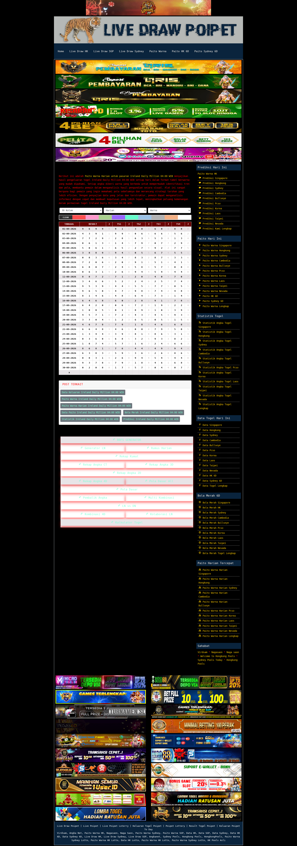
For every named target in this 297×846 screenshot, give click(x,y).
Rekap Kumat (128, 456)
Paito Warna (157, 51)
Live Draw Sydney (131, 51)
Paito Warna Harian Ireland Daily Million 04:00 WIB (114, 169)
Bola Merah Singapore (215, 502)
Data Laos (208, 460)
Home (61, 51)
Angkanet (154, 836)
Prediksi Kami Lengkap (216, 228)
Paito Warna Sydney (214, 255)
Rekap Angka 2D (128, 473)
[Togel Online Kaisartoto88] (101, 799)
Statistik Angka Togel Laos (219, 381)
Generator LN (94, 448)
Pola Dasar (128, 489)
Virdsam (202, 652)
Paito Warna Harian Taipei (219, 625)
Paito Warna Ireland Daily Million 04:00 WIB (91, 399)
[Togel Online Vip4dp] (196, 711)
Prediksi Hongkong (213, 183)
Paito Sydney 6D (206, 51)
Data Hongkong (211, 430)
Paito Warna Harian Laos (217, 620)
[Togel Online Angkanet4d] (196, 770)
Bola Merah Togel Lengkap (218, 553)
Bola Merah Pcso (212, 528)
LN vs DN (128, 506)
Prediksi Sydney (212, 188)
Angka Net (75, 833)
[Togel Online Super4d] (148, 96)
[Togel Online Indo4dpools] (101, 814)
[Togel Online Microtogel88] (101, 682)
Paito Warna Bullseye (215, 265)
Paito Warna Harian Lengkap (219, 636)
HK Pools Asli (217, 840)
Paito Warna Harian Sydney (219, 587)
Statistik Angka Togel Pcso (219, 367)
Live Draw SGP (104, 51)
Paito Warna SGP (173, 833)
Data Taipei (209, 465)
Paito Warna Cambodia (215, 260)
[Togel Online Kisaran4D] (148, 111)
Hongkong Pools (191, 836)
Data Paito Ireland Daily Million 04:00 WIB (91, 412)
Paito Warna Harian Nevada (219, 630)
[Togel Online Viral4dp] (148, 155)
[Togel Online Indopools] (196, 784)
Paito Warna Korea (213, 275)
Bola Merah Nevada (213, 548)
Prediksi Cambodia (213, 193)
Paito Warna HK (207, 173)
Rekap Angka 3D (160, 464)
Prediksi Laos (211, 213)
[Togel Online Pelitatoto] (148, 140)
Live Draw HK (78, 51)
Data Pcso (208, 450)
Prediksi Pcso (211, 203)
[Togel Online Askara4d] (101, 740)
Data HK (191, 833)
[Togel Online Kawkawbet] (101, 711)
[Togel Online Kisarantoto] (148, 125)
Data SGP (204, 833)
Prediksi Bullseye (213, 198)
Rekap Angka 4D (94, 481)
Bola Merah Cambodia (215, 517)
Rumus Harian (160, 448)
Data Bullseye (211, 445)
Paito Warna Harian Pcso (217, 610)
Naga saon (233, 652)
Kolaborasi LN (160, 514)
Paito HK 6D (180, 51)
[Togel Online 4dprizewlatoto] (101, 784)
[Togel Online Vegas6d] (101, 726)
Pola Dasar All (160, 481)
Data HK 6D (208, 475)
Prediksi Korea (211, 208)
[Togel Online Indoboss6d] (196, 682)
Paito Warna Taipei (214, 286)
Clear (66, 217)
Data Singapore (211, 425)
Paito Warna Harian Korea (218, 615)
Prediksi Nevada (212, 223)
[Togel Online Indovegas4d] (196, 814)
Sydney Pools (171, 836)
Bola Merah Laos (212, 538)
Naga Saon (126, 833)
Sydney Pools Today (210, 660)
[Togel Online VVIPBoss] (148, 67)
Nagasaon (216, 652)
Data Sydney (209, 435)
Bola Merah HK (211, 507)
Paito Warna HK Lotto (104, 840)
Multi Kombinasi (160, 497)
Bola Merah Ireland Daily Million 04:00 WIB (154, 412)
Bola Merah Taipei (213, 543)
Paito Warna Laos (213, 281)
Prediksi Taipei (212, 218)
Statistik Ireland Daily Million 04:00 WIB (90, 419)
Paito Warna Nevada (214, 291)
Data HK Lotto (130, 840)
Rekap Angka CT (94, 464)
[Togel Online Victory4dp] (101, 697)
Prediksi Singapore (214, 178)
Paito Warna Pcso (213, 270)
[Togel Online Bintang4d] (101, 755)
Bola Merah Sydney (213, 512)
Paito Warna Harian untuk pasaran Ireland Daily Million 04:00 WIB (129, 176)
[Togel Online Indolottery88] (196, 755)
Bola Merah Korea (213, 533)
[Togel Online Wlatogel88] (101, 770)
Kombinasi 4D (94, 514)
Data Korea (208, 455)
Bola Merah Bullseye (215, 522)
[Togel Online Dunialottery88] (196, 726)
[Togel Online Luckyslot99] (196, 697)
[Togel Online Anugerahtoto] (196, 740)
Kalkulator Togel (128, 522)
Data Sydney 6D (211, 480)
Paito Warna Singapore (216, 245)
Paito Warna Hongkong (215, 250)
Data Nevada (209, 470)
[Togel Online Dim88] (148, 82)
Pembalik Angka (94, 497)
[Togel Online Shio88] (196, 799)
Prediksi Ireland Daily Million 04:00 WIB (150, 419)
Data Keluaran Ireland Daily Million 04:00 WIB (93, 392)
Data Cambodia (211, 440)
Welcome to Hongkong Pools (217, 656)
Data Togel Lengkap (214, 485)
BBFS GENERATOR (128, 440)
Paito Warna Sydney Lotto (188, 840)
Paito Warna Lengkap (215, 306)
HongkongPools (213, 836)
